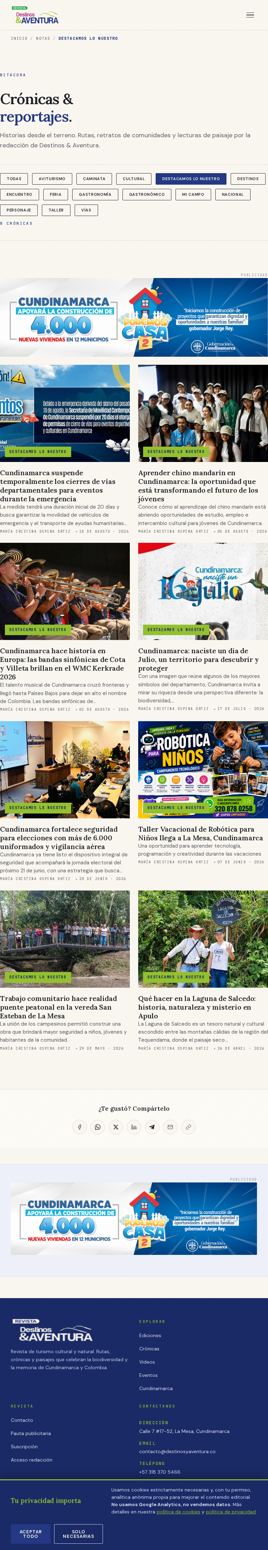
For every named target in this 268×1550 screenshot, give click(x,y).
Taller (56, 210)
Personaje (19, 210)
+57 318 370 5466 (159, 1472)
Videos (147, 1362)
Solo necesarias (78, 1534)
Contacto (22, 1420)
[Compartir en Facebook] (79, 1127)
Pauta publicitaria (31, 1433)
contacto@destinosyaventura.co (177, 1451)
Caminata (94, 178)
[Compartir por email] (170, 1127)
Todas (14, 178)
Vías (86, 210)
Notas (43, 38)
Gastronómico (147, 194)
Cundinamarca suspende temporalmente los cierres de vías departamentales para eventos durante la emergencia (57, 485)
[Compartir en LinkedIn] (134, 1127)
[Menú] (250, 15)
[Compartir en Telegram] (152, 1127)
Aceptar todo (31, 1534)
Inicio (19, 38)
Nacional (233, 194)
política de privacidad (231, 1512)
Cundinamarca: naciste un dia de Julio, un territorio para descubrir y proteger (198, 659)
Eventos (148, 1375)
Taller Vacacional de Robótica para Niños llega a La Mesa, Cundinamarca (200, 833)
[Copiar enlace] (188, 1127)
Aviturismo (52, 178)
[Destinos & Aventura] (35, 15)
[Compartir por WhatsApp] (97, 1127)
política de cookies (178, 1512)
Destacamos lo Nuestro (191, 178)
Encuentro (19, 194)
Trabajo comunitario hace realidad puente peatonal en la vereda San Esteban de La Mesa (58, 1007)
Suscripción (24, 1446)
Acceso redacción (31, 1460)
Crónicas (149, 1348)
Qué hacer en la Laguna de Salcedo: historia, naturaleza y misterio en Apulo (197, 1007)
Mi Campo (193, 194)
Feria (55, 194)
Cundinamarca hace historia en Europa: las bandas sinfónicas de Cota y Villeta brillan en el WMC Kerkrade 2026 (63, 663)
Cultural (134, 178)
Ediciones (150, 1335)
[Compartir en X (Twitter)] (116, 1127)
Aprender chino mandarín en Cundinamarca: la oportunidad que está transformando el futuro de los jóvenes (198, 485)
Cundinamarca (156, 1388)
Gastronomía (95, 194)
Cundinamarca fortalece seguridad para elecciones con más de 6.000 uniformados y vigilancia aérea (59, 838)
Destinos (248, 178)
